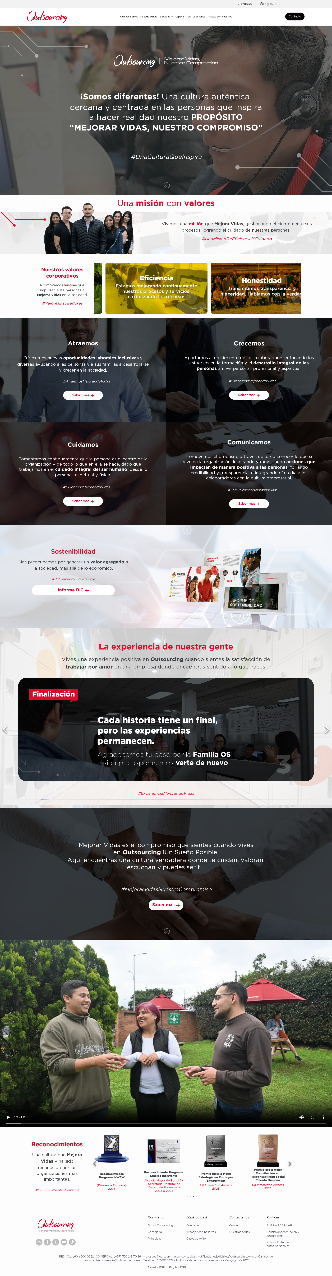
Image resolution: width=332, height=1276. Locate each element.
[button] (5, 729)
